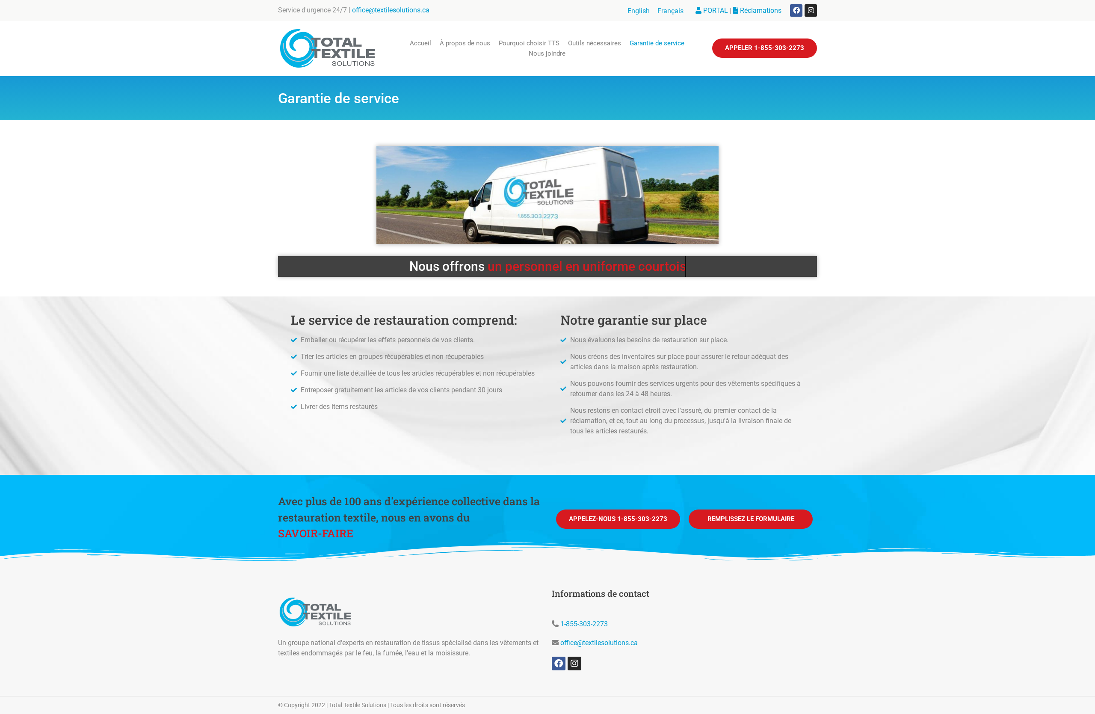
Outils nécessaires (594, 43)
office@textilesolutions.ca (390, 10)
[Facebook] (796, 10)
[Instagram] (811, 10)
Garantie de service (657, 43)
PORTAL (714, 10)
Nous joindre (547, 53)
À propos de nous (465, 43)
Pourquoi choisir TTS (529, 43)
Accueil (420, 43)
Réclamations (759, 10)
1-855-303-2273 (584, 624)
